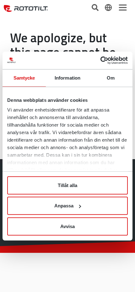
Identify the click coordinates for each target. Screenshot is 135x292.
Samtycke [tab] (24, 77)
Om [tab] (111, 77)
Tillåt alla (67, 185)
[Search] (95, 7)
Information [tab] (67, 77)
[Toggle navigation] (122, 7)
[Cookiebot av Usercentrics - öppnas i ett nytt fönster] (100, 60)
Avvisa (67, 226)
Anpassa (63, 205)
